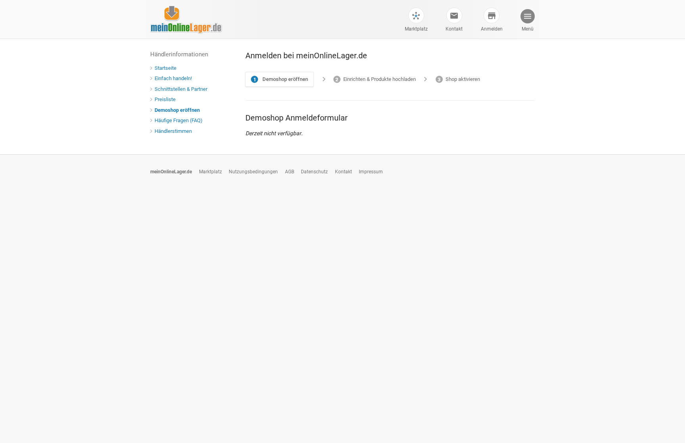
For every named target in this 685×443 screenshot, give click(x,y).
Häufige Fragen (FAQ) (179, 120)
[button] (527, 21)
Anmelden (492, 29)
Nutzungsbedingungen (253, 172)
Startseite (165, 68)
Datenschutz (314, 172)
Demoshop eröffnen (177, 110)
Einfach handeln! (173, 78)
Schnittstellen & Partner (181, 89)
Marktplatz (416, 29)
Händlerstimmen (173, 131)
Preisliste (165, 99)
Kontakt (454, 29)
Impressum (371, 172)
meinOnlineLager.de (171, 172)
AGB (289, 172)
